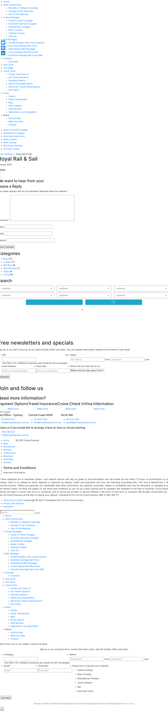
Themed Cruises (17, 33)
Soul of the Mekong (18, 14)
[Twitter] (3, 42)
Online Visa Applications (21, 83)
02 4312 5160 (40, 419)
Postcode (41, 366)
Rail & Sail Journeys (13, 145)
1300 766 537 (8, 432)
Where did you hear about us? (85, 366)
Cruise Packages (11, 17)
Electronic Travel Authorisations (24, 86)
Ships (6, 271)
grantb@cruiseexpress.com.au (81, 422)
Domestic (13, 61)
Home (6, 1)
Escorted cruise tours (14, 136)
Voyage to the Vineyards (21, 11)
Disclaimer (8, 506)
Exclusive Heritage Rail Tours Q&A (25, 55)
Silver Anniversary (12, 4)
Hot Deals (8, 68)
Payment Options (17, 80)
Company (9, 654)
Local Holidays (84, 682)
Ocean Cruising (85, 670)
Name (73, 355)
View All (13, 36)
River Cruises (9, 142)
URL (4, 355)
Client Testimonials (18, 99)
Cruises (7, 262)
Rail (79, 687)
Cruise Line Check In (19, 74)
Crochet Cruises (11, 148)
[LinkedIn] (3, 53)
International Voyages (19, 26)
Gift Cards (14, 90)
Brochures (8, 456)
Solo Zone (8, 64)
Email (7, 665)
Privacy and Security (13, 503)
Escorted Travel (85, 691)
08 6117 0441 (72, 419)
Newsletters (9, 446)
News (6, 93)
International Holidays (88, 678)
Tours (6, 274)
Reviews (7, 449)
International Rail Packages (22, 49)
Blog (11, 102)
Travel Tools (9, 71)
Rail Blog (7, 265)
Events (12, 96)
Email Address (9, 366)
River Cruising (84, 674)
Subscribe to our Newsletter (22, 112)
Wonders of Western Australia (23, 8)
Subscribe (8, 459)
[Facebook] (3, 47)
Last (147, 359)
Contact (13, 124)
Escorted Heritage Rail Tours (23, 45)
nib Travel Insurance (18, 77)
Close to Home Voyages (21, 20)
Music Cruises (15, 30)
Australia (7, 58)
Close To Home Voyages (15, 130)
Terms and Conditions (14, 500)
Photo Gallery (15, 105)
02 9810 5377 (8, 419)
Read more (13, 408)
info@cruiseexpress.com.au (14, 422)
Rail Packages (10, 39)
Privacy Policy (130, 704)
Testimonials (9, 453)
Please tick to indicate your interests (90, 665)
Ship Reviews (15, 109)
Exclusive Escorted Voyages (23, 23)
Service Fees (15, 118)
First (107, 359)
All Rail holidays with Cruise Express (26, 42)
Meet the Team (16, 121)
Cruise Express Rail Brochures (23, 52)
